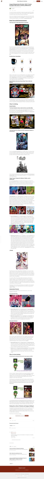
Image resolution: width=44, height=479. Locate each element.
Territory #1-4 (13, 347)
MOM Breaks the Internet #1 (15, 235)
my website (22, 17)
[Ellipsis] (34, 431)
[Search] (34, 1)
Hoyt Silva (26, 196)
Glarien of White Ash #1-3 (14, 309)
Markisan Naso (32, 111)
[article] (22, 450)
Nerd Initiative (13, 99)
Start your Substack (20, 475)
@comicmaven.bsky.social (27, 18)
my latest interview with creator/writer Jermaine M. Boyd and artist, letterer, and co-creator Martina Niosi (21, 382)
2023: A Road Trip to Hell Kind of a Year (15, 453)
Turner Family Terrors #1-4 (15, 342)
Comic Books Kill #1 (12, 196)
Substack (19, 477)
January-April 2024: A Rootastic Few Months (16, 448)
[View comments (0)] (16, 461)
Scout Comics (12, 106)
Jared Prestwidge (22, 216)
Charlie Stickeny (23, 309)
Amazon (10, 287)
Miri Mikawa (12, 286)
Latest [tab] (12, 446)
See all (11, 463)
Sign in (42, 1)
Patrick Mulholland (30, 235)
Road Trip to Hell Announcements (18, 20)
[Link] (8, 20)
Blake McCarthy (19, 347)
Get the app (25, 475)
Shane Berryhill (20, 196)
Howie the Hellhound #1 (14, 216)
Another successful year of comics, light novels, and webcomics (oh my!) (18, 454)
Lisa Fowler (24, 315)
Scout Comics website (25, 48)
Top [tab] (10, 446)
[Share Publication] (35, 1)
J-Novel (11, 250)
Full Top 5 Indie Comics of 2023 (22, 110)
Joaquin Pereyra (14, 77)
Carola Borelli (30, 315)
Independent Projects (14, 289)
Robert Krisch (23, 342)
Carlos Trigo (29, 216)
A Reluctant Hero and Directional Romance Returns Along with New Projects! (18, 449)
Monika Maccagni (29, 75)
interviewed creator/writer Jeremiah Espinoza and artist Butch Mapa (21, 400)
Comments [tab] (11, 425)
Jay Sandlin (23, 235)
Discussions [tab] (14, 446)
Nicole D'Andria (12, 8)
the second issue (27, 247)
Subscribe (38, 1)
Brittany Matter (28, 374)
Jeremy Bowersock (22, 100)
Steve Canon (13, 112)
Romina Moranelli (30, 309)
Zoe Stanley (21, 78)
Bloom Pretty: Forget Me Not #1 (15, 315)
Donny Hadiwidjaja (25, 347)
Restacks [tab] (14, 425)
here (10, 54)
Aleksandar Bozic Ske (30, 342)
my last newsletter (15, 180)
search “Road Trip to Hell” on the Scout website (16, 79)
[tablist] (12, 425)
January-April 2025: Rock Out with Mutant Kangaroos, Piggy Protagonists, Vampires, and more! (18, 458)
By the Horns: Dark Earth (16, 151)
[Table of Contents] (0, 239)
